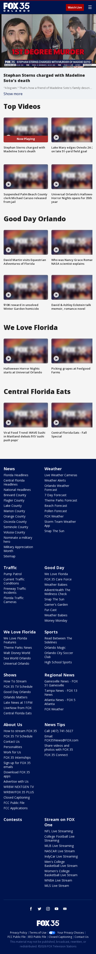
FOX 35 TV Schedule (18, 686)
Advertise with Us (16, 781)
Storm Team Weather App (60, 523)
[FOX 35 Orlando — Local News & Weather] (16, 7)
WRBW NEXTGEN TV (19, 787)
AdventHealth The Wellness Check (57, 592)
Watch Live (75, 7)
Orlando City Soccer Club (58, 655)
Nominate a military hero (18, 539)
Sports (51, 632)
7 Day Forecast (55, 495)
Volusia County (14, 532)
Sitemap (9, 556)
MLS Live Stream (56, 885)
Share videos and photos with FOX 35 (58, 747)
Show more (13, 93)
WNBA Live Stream (58, 880)
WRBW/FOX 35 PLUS (19, 792)
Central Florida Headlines (14, 482)
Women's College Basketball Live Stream (60, 873)
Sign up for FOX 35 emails (17, 765)
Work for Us (12, 752)
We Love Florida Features (15, 640)
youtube (56, 908)
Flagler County (14, 500)
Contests (13, 819)
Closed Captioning (17, 797)
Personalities (13, 747)
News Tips (54, 724)
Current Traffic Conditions (14, 581)
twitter (39, 908)
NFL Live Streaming (58, 831)
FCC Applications (16, 808)
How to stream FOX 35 (20, 731)
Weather (53, 468)
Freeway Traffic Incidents (15, 590)
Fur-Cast (50, 610)
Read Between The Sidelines (58, 640)
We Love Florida (56, 574)
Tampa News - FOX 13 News (60, 692)
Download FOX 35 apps (17, 774)
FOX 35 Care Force (58, 579)
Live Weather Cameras (60, 475)
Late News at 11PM (18, 702)
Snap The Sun (54, 531)
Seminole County (16, 527)
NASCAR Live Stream (59, 851)
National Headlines (17, 490)
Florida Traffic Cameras (14, 600)
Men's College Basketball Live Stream (60, 864)
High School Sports (58, 662)
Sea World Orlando (17, 658)
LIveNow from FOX (17, 708)
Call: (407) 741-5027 (58, 731)
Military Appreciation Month (18, 549)
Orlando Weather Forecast (56, 488)
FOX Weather (54, 516)
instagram (48, 908)
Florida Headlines (16, 475)
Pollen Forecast (55, 511)
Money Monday (55, 620)
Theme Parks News (18, 647)
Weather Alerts (55, 480)
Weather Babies (55, 584)
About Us (13, 724)
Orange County (14, 516)
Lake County (13, 505)
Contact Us (12, 741)
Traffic (10, 567)
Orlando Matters (15, 697)
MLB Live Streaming (59, 846)
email (65, 908)
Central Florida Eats (18, 713)
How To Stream (15, 681)
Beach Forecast (55, 505)
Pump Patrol (13, 574)
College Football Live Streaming (59, 838)
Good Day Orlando (17, 692)
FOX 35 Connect (56, 755)
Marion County (14, 511)
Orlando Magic (55, 647)
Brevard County (15, 495)
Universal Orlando (16, 663)
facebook (31, 908)
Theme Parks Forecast (60, 500)
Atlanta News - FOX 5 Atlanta (59, 702)
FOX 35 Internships (17, 757)
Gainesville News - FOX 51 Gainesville (61, 683)
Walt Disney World (17, 653)
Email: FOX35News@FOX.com (61, 738)
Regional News (59, 675)
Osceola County (15, 521)
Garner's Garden (56, 604)
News (9, 468)
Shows (10, 675)
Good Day (54, 567)
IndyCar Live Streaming (61, 856)
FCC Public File (14, 803)
